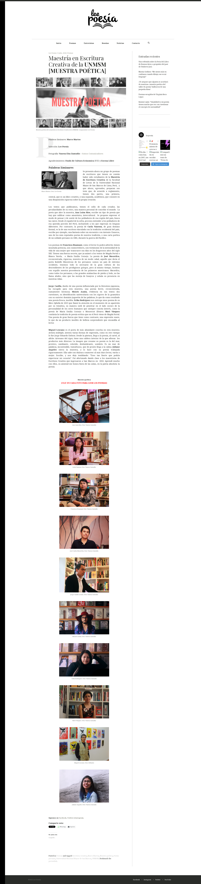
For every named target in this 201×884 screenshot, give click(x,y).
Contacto (136, 43)
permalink (53, 861)
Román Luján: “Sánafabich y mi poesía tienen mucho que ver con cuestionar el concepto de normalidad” (154, 104)
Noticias (120, 43)
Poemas (72, 43)
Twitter (70, 818)
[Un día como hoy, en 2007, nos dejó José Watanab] (143, 156)
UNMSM (95, 858)
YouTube (168, 880)
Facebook (62, 818)
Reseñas (105, 43)
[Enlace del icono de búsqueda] (149, 43)
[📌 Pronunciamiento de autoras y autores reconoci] (154, 145)
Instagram (79, 818)
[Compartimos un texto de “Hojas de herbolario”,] (165, 156)
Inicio (58, 43)
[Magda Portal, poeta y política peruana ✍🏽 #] (165, 145)
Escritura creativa (79, 856)
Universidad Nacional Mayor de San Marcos (73, 858)
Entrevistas (89, 43)
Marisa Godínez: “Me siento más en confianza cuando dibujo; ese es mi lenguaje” (152, 74)
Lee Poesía (53, 53)
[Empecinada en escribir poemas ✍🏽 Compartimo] (154, 156)
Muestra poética (106, 856)
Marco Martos (93, 856)
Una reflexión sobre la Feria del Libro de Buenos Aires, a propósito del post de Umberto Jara (154, 64)
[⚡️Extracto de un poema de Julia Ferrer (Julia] (143, 145)
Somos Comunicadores (92, 153)
